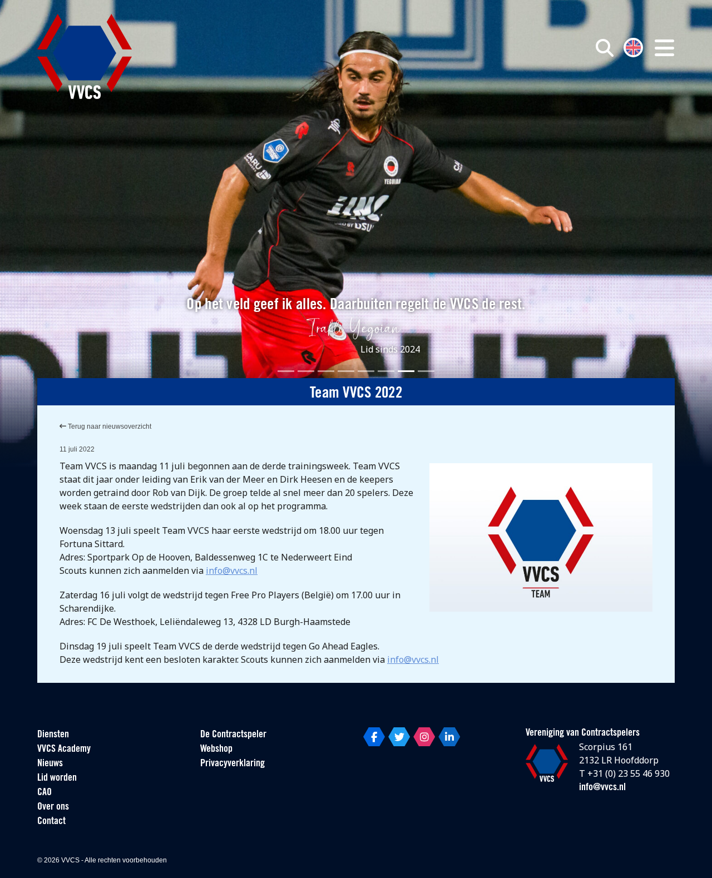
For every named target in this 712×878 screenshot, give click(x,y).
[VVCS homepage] (84, 56)
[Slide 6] (386, 371)
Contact (51, 822)
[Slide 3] (326, 371)
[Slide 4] (346, 371)
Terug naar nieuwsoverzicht (108, 426)
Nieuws (50, 764)
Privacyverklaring (232, 764)
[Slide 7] (406, 371)
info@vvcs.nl (232, 570)
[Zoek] (604, 48)
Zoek (477, 98)
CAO (44, 793)
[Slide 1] (286, 371)
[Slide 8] (426, 371)
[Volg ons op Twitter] (399, 736)
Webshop (216, 750)
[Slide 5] (366, 371)
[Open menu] (664, 48)
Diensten (53, 735)
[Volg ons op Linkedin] (449, 736)
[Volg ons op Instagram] (424, 736)
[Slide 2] (306, 371)
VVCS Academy (64, 750)
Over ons (53, 807)
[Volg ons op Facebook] (374, 736)
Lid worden (57, 778)
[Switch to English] (633, 46)
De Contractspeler (233, 735)
